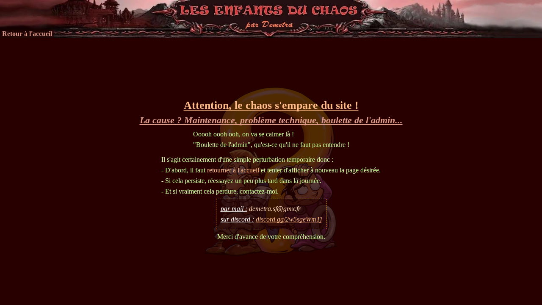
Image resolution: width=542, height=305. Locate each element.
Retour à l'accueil (27, 33)
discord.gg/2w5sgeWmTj (289, 219)
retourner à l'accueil (233, 170)
